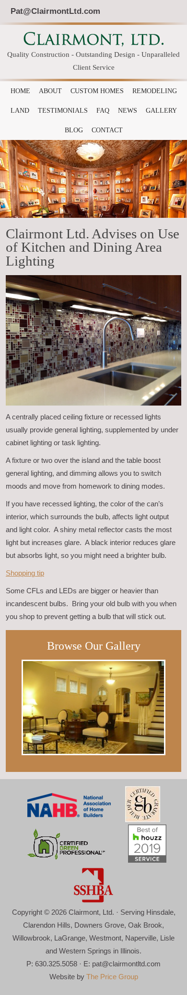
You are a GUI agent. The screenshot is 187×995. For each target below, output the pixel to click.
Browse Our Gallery (93, 646)
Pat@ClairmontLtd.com (55, 11)
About (50, 91)
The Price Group (112, 977)
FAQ (102, 110)
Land (20, 110)
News (127, 110)
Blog (74, 130)
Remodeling (154, 91)
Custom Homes (97, 91)
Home (20, 91)
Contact (107, 130)
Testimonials (63, 110)
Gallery (161, 110)
